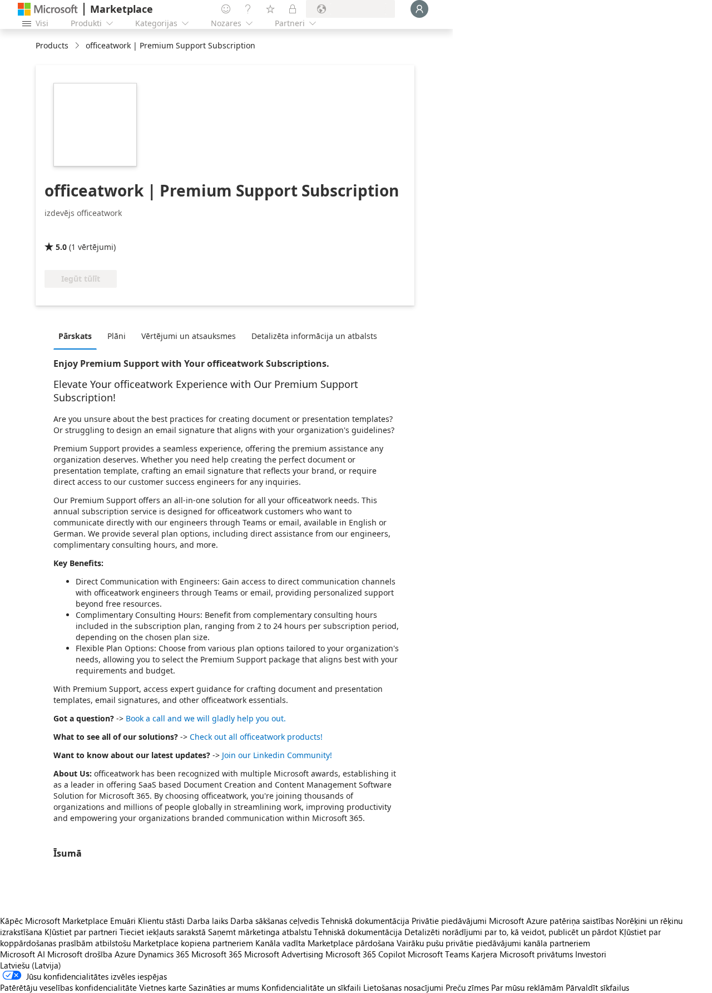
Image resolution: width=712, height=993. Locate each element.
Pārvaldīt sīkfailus (597, 987)
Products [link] (52, 45)
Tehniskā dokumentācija (365, 920)
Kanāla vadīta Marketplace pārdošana (324, 942)
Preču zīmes (467, 987)
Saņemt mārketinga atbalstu (260, 931)
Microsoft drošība (79, 954)
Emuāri (123, 920)
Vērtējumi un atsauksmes (188, 336)
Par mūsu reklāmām (527, 987)
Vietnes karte (162, 987)
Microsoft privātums (536, 954)
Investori (590, 954)
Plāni (116, 336)
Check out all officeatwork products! (256, 736)
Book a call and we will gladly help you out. (206, 718)
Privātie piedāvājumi (449, 920)
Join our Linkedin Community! (277, 755)
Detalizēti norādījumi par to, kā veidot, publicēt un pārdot (510, 931)
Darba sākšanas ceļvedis (274, 920)
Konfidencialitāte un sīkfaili (311, 987)
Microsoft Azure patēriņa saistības (552, 920)
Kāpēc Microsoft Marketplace (54, 920)
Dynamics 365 (163, 954)
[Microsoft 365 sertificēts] (85, 231)
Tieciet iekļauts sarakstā (163, 931)
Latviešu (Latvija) (30, 965)
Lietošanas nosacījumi (403, 987)
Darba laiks (207, 920)
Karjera (484, 954)
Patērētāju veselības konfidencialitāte (68, 987)
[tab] (77, 335)
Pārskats (75, 336)
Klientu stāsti (161, 920)
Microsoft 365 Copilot (365, 954)
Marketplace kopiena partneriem (193, 942)
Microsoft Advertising (283, 954)
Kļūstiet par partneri (80, 931)
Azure (125, 954)
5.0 (61, 247)
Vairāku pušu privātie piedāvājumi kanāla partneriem (493, 942)
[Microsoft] (48, 9)
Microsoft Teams (438, 954)
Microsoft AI (22, 954)
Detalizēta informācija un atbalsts (314, 336)
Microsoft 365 (216, 954)
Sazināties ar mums (224, 987)
